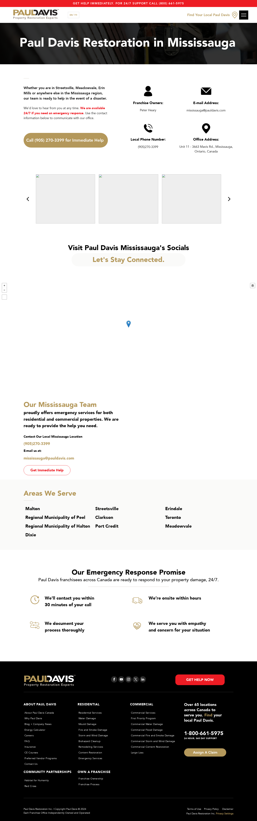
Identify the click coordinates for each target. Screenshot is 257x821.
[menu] (243, 15)
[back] (28, 199)
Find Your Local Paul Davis (208, 15)
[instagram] (128, 679)
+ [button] (4, 285)
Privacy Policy (211, 809)
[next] (229, 199)
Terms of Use (194, 809)
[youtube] (121, 679)
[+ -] (128, 327)
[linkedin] (143, 679)
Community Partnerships (48, 772)
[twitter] (136, 679)
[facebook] (114, 679)
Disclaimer (227, 809)
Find (208, 715)
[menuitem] (47, 713)
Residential (89, 704)
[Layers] (252, 285)
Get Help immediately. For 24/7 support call (115, 3)
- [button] (4, 290)
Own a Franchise (94, 772)
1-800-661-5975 (203, 733)
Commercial (141, 704)
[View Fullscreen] (4, 297)
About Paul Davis (40, 704)
